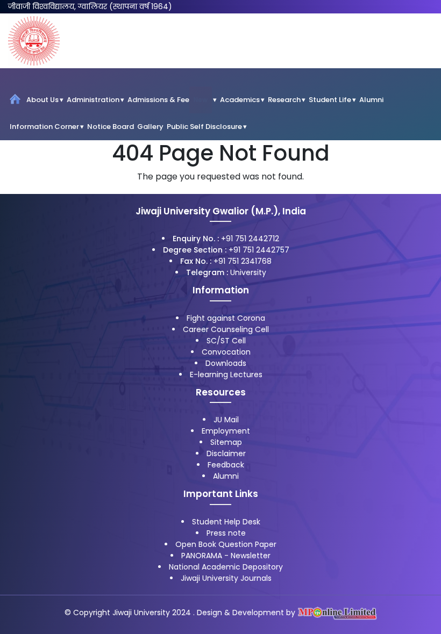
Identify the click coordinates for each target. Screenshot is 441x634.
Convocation (226, 352)
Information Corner (44, 126)
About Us (42, 100)
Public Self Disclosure (204, 126)
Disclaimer (226, 453)
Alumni (371, 100)
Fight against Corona (226, 318)
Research (284, 100)
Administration (93, 100)
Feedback (226, 464)
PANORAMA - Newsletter (226, 555)
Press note (226, 533)
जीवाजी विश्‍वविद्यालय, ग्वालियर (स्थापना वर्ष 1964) (90, 6)
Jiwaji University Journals (226, 578)
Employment (226, 431)
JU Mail (226, 419)
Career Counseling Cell (226, 329)
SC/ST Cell (226, 340)
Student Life (330, 100)
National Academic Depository (226, 566)
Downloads (225, 363)
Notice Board (110, 126)
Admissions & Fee (167, 100)
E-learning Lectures (226, 374)
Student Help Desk (226, 521)
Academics (240, 100)
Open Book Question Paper (225, 544)
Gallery (150, 126)
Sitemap (226, 442)
